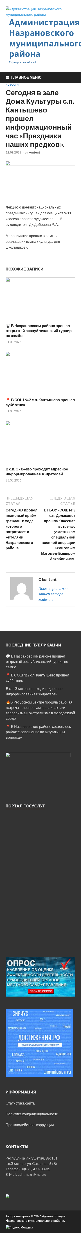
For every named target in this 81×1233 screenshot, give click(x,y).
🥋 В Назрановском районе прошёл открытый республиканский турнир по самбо (39, 330)
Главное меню (26, 77)
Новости (12, 84)
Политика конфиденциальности (32, 1114)
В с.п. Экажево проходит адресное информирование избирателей (37, 471)
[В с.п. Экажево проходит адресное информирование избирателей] (40, 424)
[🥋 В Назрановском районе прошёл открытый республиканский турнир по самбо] (40, 280)
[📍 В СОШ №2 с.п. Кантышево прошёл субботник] (40, 355)
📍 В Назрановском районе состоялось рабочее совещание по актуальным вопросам (38, 731)
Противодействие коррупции (30, 1125)
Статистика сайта (20, 1103)
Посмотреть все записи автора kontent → (53, 593)
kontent (34, 152)
